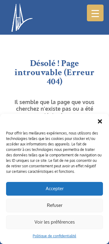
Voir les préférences (55, 222)
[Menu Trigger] (95, 13)
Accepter (55, 188)
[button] (100, 121)
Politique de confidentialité (54, 236)
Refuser (54, 205)
